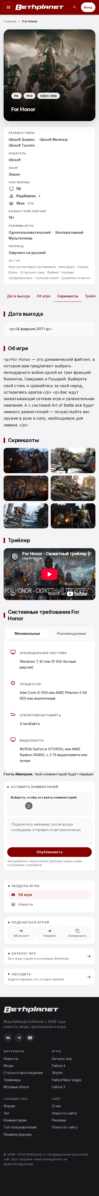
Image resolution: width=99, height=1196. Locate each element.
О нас (56, 1106)
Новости (25, 904)
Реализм (67, 272)
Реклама (59, 1120)
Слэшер (83, 267)
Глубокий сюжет (47, 278)
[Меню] (8, 7)
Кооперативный (69, 232)
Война (13, 272)
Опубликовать (49, 852)
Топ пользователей (20, 1127)
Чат (7, 1113)
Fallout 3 (58, 1087)
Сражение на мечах (75, 278)
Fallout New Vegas (66, 1080)
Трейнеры (12, 1080)
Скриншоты (67, 296)
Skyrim (57, 1073)
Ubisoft (15, 160)
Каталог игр (62, 1059)
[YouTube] (30, 1037)
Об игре (43, 296)
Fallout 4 (58, 1066)
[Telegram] (19, 1037)
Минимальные (27, 633)
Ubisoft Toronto (22, 145)
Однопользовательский (30, 232)
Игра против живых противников (32, 267)
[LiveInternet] (14, 1180)
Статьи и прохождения (23, 1073)
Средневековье (20, 278)
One (30, 203)
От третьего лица (32, 272)
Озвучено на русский (27, 253)
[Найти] (75, 7)
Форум (9, 1106)
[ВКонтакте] (8, 1037)
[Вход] (28, 805)
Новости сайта (64, 1113)
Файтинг (53, 272)
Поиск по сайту (65, 1127)
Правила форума (17, 1134)
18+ (12, 217)
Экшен (14, 174)
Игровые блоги (16, 1087)
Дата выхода (18, 296)
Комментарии (15, 1120)
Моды (8, 1066)
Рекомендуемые (71, 633)
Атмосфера (66, 267)
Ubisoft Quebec (22, 139)
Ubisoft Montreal (54, 139)
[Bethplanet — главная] (39, 7)
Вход (88, 7)
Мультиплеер (20, 238)
